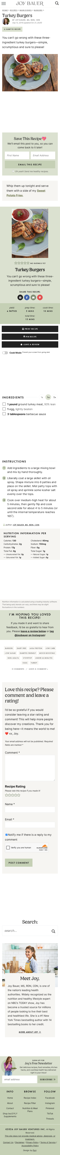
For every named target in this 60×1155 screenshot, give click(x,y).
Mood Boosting (47, 653)
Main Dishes (26, 10)
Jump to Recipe (13, 29)
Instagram (50, 1103)
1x (48, 397)
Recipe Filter (30, 1103)
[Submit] (53, 931)
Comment (12, 752)
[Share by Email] (33, 297)
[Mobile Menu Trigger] (4, 5)
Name (10, 804)
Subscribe (46, 1079)
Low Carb (50, 648)
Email (9, 819)
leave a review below (33, 631)
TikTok (50, 1113)
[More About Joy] (30, 965)
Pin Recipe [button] (31, 336)
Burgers (38, 10)
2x (54, 397)
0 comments (18, 669)
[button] (15, 263)
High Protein (36, 648)
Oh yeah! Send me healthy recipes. (31, 171)
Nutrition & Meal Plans (30, 1110)
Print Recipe (31, 329)
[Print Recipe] (20, 297)
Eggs (25, 663)
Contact (10, 1108)
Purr (34, 1150)
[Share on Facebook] (27, 297)
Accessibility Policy (30, 1145)
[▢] (4, 404)
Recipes (13, 10)
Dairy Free (21, 648)
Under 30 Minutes (43, 658)
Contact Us (8, 1142)
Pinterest (50, 1108)
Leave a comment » (38, 669)
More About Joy (29, 1032)
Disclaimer (19, 1142)
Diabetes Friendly (28, 653)
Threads (50, 1119)
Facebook (50, 1098)
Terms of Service (48, 1142)
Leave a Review (31, 344)
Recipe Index (30, 1098)
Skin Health (13, 658)
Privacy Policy (32, 1142)
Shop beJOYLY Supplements (10, 1115)
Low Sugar (10, 653)
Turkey (34, 663)
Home (5, 10)
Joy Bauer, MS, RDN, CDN (27, 20)
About (10, 1103)
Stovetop (27, 658)
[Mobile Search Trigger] (55, 5)
